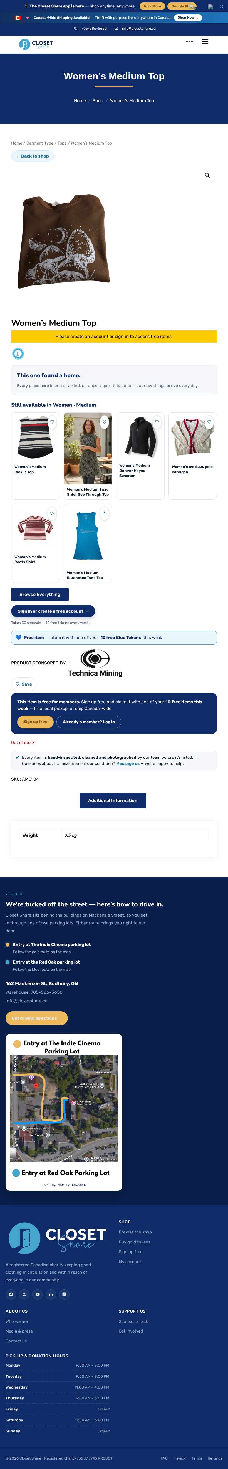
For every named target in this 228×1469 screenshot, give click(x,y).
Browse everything (39, 594)
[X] (24, 1294)
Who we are (17, 1321)
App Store (152, 6)
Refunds (215, 1458)
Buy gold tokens (134, 1242)
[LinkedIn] (51, 1294)
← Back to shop (32, 156)
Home (80, 100)
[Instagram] (64, 1294)
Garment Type (39, 143)
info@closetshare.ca (139, 28)
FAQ (164, 1458)
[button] (207, 175)
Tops (62, 143)
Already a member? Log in (89, 721)
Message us (128, 763)
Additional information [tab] (112, 800)
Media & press (19, 1331)
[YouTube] (37, 1294)
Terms (196, 1458)
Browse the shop (135, 1232)
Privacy (179, 1458)
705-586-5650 (94, 28)
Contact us (16, 1341)
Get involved (131, 1331)
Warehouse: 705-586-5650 (34, 992)
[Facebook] (11, 1294)
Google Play (182, 6)
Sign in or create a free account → (53, 611)
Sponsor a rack (133, 1321)
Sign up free (35, 721)
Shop (98, 100)
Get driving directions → (37, 1018)
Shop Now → (188, 17)
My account (130, 1261)
